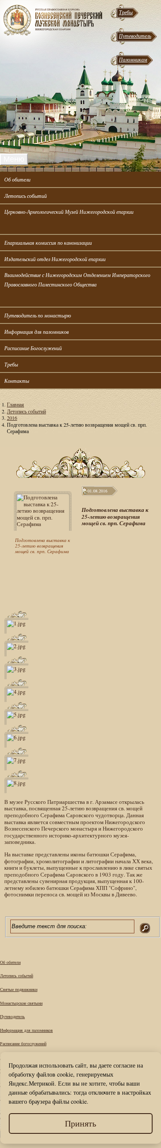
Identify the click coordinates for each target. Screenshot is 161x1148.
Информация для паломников (36, 331)
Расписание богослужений (23, 1043)
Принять (80, 1123)
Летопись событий (25, 195)
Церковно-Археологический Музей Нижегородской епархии (69, 211)
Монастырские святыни (21, 1003)
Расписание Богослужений (33, 348)
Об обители (17, 179)
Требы (126, 12)
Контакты (16, 380)
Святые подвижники (18, 989)
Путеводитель (135, 35)
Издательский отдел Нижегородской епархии (55, 258)
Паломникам (133, 59)
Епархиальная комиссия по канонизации (48, 242)
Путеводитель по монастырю (37, 315)
